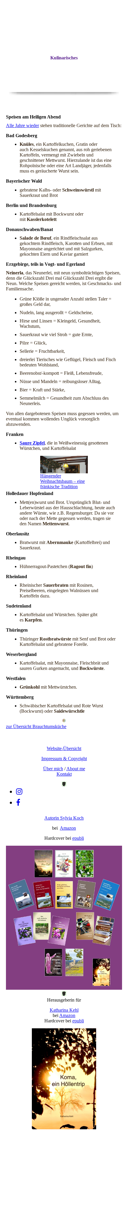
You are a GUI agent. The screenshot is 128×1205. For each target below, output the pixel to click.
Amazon (68, 828)
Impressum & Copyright (64, 758)
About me (75, 768)
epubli (78, 838)
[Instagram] (19, 792)
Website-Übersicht (64, 748)
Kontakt (64, 774)
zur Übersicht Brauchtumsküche (36, 726)
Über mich (53, 768)
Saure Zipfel (32, 442)
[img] (64, 62)
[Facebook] (18, 803)
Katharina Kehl (64, 1010)
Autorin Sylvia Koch (64, 817)
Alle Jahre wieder (22, 125)
